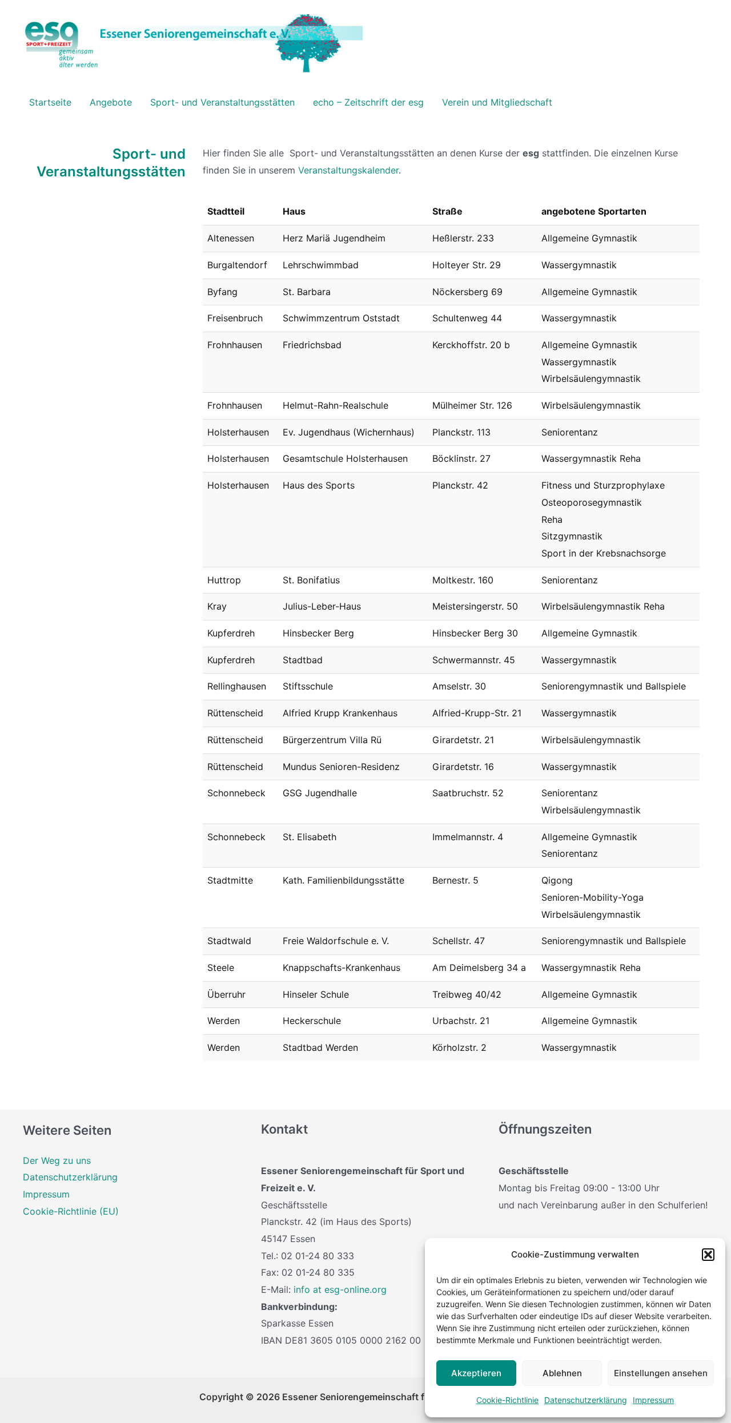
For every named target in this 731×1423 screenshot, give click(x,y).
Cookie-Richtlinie (507, 1400)
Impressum (653, 1400)
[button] (708, 1254)
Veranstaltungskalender (348, 170)
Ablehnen (562, 1373)
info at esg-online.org (340, 1289)
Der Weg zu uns (57, 1160)
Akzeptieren (476, 1373)
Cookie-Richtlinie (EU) (71, 1211)
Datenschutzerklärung (585, 1400)
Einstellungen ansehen (661, 1373)
